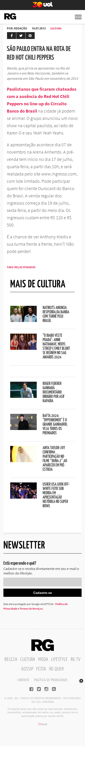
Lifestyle (59, 659)
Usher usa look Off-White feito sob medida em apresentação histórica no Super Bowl (56, 495)
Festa (41, 669)
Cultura (55, 28)
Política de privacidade (51, 680)
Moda (43, 659)
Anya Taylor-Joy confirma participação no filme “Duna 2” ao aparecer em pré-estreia (55, 459)
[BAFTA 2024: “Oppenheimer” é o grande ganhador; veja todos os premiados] (23, 428)
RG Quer (56, 669)
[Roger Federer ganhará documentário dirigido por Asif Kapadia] (23, 396)
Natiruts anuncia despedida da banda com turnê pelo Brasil (56, 314)
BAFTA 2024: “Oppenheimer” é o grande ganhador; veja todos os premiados (55, 424)
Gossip (27, 669)
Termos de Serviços (31, 608)
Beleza (11, 659)
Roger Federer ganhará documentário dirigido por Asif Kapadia (54, 392)
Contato (23, 680)
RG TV (75, 659)
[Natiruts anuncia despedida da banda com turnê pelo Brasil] (23, 320)
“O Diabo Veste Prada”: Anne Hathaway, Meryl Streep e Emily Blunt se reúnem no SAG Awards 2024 (56, 346)
